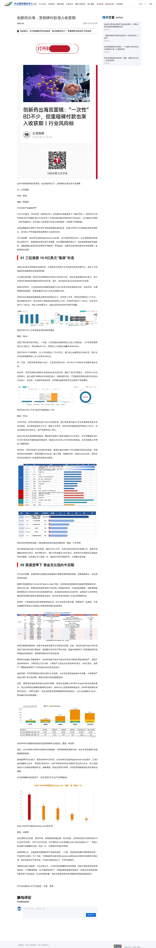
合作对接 (100, 4)
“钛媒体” (38, 886)
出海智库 (119, 4)
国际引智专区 (80, 4)
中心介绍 (42, 4)
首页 (35, 4)
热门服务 (91, 4)
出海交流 (69, 4)
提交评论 (91, 915)
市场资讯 (51, 4)
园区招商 (60, 4)
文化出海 (110, 4)
